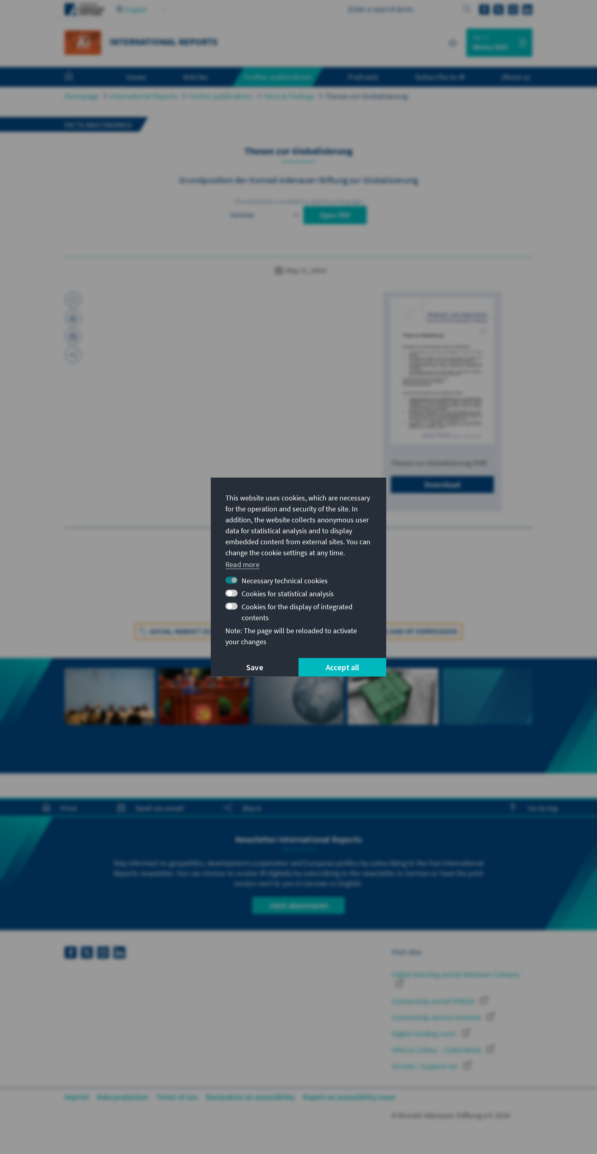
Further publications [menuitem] (277, 77)
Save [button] (254, 667)
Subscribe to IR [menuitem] (440, 77)
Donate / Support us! (425, 1066)
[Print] (73, 318)
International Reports (143, 96)
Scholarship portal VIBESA (434, 1001)
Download (442, 484)
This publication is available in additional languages (298, 201)
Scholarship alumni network (437, 1017)
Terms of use (176, 1097)
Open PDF (335, 215)
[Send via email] (73, 336)
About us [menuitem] (516, 77)
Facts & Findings (289, 96)
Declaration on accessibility (250, 1097)
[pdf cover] (442, 371)
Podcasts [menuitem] (363, 77)
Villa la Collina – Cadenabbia (437, 1049)
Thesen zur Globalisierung (366, 96)
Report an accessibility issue (349, 1097)
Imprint (77, 1097)
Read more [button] (242, 564)
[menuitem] (77, 77)
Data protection (122, 1097)
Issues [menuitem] (136, 77)
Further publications (220, 96)
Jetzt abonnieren (298, 905)
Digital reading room (425, 1033)
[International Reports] (83, 41)
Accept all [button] (342, 667)
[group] (110, 710)
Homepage (82, 96)
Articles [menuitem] (195, 77)
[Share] (73, 354)
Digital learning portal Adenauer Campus (456, 974)
